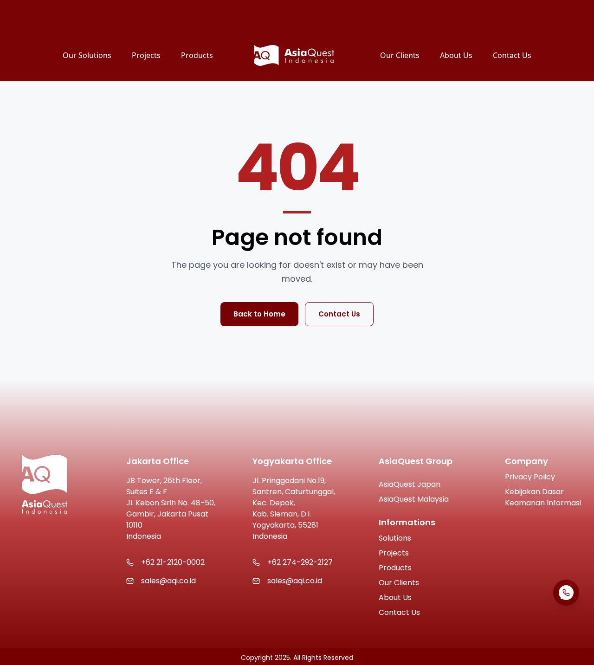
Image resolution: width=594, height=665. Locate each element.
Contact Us (339, 314)
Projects (394, 553)
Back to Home (259, 314)
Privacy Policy (530, 476)
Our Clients (399, 582)
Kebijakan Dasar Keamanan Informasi (543, 497)
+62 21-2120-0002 (173, 562)
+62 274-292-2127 (300, 562)
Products (395, 567)
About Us (395, 597)
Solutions (395, 538)
